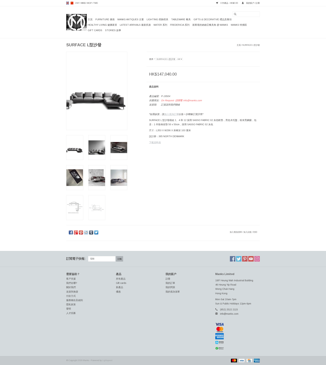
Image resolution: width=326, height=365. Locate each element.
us (72, 3)
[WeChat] (237, 348)
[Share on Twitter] (96, 232)
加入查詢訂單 (171, 114)
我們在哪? (71, 283)
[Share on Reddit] (86, 232)
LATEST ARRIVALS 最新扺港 (135, 24)
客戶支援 (71, 278)
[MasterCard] (237, 329)
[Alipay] (237, 342)
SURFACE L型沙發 (251, 45)
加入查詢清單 (236, 232)
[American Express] (237, 336)
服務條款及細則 (74, 300)
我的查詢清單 (173, 291)
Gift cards (95, 30)
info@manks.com (229, 313)
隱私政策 (71, 304)
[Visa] (237, 324)
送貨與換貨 (72, 291)
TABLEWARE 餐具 (181, 19)
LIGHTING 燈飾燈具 (157, 19)
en (67, 3)
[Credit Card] (249, 360)
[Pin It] (81, 232)
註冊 (168, 278)
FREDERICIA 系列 (179, 24)
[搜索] (235, 14)
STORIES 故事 (113, 30)
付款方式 (71, 296)
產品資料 (154, 86)
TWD (95, 3)
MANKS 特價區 (239, 24)
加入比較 (247, 232)
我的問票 (170, 287)
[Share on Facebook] (71, 232)
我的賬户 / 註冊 (253, 3)
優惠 (118, 291)
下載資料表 (155, 142)
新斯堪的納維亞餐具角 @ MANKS (210, 24)
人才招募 (71, 313)
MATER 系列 (160, 24)
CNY (77, 3)
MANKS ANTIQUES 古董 (130, 19)
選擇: (152, 59)
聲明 (68, 308)
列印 (255, 232)
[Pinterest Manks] (245, 259)
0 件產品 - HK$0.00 (229, 3)
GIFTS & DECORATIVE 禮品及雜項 (213, 19)
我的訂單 (170, 283)
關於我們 (71, 287)
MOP (89, 3)
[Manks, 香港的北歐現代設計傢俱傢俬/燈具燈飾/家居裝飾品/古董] (76, 22)
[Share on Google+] (76, 232)
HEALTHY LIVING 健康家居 (102, 24)
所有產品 (120, 278)
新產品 (119, 287)
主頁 (90, 19)
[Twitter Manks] (238, 259)
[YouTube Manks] (251, 259)
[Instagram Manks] (257, 259)
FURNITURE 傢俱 (105, 19)
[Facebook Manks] (232, 259)
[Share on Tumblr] (91, 232)
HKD (83, 3)
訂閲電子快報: (76, 258)
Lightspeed (107, 360)
